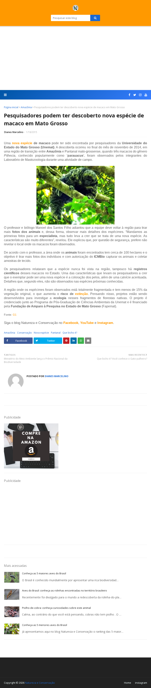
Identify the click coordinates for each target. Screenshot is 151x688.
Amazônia (26, 107)
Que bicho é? (70, 332)
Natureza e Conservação (40, 682)
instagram (141, 682)
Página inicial (11, 107)
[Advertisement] (75, 58)
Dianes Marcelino (13, 132)
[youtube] (145, 95)
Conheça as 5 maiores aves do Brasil (44, 573)
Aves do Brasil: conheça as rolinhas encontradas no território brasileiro (64, 590)
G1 (15, 314)
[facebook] (129, 95)
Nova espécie (41, 332)
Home (127, 682)
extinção (81, 294)
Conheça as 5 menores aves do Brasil (44, 625)
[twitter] (134, 95)
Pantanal (56, 332)
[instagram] (140, 95)
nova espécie (22, 143)
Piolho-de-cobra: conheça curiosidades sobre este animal (56, 608)
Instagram (105, 323)
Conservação (24, 332)
